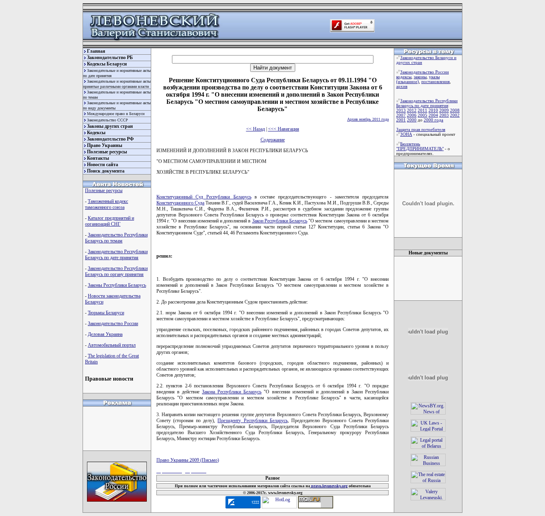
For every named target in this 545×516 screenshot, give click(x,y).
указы (434, 76)
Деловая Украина (105, 334)
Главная (96, 51)
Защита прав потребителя (420, 129)
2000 (412, 119)
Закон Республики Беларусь (279, 221)
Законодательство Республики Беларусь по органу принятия (116, 271)
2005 (422, 115)
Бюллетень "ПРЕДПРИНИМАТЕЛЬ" (420, 146)
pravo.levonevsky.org (329, 486)
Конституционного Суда (180, 203)
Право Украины (104, 145)
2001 (401, 119)
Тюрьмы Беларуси (106, 313)
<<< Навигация (283, 129)
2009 (444, 110)
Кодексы (96, 132)
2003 (444, 115)
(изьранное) (407, 81)
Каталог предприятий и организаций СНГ (109, 221)
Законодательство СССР (107, 120)
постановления (435, 81)
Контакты (98, 158)
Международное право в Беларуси (115, 113)
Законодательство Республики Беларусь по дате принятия (116, 254)
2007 (401, 115)
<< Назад (255, 129)
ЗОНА (406, 134)
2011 (422, 110)
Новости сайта (102, 164)
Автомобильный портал (112, 345)
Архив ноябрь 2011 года (368, 119)
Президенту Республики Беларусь (252, 420)
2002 (455, 115)
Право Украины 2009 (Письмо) (187, 460)
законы (420, 76)
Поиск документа (105, 171)
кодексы (403, 76)
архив (401, 86)
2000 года (433, 119)
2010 (433, 110)
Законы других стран (110, 126)
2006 (412, 115)
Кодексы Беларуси (107, 64)
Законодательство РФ (110, 139)
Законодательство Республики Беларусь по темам (116, 238)
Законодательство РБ (110, 57)
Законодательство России (113, 323)
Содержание (273, 140)
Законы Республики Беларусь (117, 285)
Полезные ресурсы (107, 152)
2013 (401, 110)
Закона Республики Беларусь (231, 392)
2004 (433, 115)
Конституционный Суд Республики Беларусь (203, 197)
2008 (455, 110)
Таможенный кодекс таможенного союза (106, 204)
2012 (412, 110)
